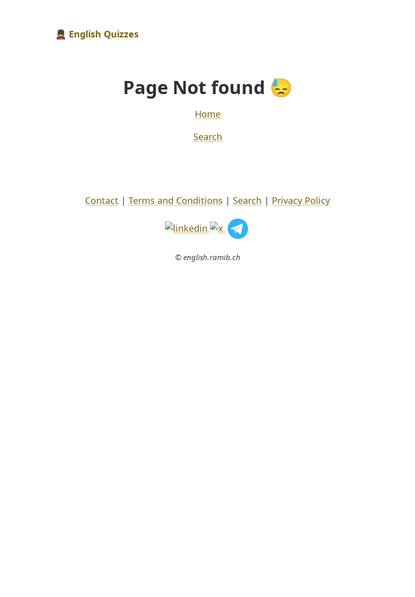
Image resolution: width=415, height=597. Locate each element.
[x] (218, 227)
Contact (101, 200)
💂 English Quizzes (97, 34)
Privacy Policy (301, 200)
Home (208, 114)
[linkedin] (187, 227)
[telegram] (238, 227)
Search (207, 137)
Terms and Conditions (176, 200)
